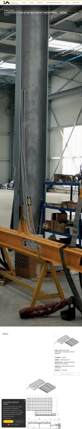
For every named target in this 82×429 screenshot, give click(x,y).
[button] (13, 424)
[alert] (14, 413)
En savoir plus (7, 418)
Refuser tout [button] (19, 421)
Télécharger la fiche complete (67, 374)
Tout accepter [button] (8, 421)
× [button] (24, 400)
